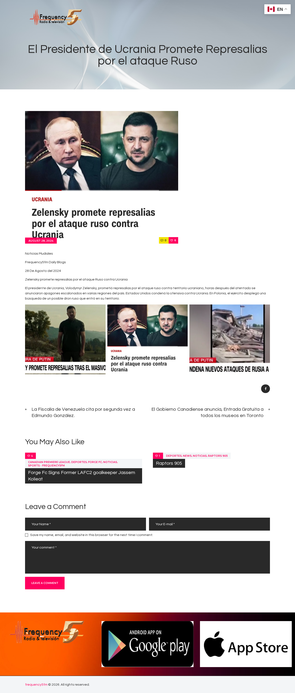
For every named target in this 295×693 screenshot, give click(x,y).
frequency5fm (36, 684)
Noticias (110, 462)
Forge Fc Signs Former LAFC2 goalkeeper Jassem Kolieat (81, 475)
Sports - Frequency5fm (46, 465)
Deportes (79, 462)
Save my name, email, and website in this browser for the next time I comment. (91, 535)
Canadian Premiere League (49, 462)
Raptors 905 (218, 455)
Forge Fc (95, 462)
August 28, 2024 (41, 240)
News (187, 455)
